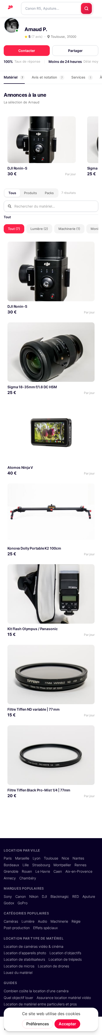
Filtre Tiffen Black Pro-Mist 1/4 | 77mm (38, 790)
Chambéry (27, 878)
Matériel (13, 77)
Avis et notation (47, 77)
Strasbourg (41, 865)
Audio (42, 921)
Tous (12, 193)
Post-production (17, 928)
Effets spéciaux (45, 928)
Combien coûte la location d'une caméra (36, 991)
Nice (65, 858)
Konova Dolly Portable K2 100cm (34, 548)
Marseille (22, 858)
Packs (49, 193)
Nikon (33, 897)
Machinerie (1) (69, 229)
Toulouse (51, 858)
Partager (75, 50)
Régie (76, 921)
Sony (8, 897)
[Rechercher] (86, 8)
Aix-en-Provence (78, 871)
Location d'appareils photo (25, 953)
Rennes (80, 865)
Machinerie (59, 921)
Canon (20, 897)
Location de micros (19, 966)
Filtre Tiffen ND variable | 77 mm (33, 709)
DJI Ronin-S (17, 168)
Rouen (27, 871)
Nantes (78, 858)
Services (81, 77)
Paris (8, 858)
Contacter (26, 50)
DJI (44, 897)
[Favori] (70, 122)
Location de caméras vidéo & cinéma (33, 947)
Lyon (36, 858)
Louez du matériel (18, 973)
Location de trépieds (65, 959)
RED (75, 897)
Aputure (88, 897)
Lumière (28, 921)
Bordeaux (11, 865)
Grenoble (11, 871)
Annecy (10, 878)
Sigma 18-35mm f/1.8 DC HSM (32, 387)
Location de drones (53, 966)
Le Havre (42, 871)
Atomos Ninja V (20, 467)
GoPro (22, 903)
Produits (30, 193)
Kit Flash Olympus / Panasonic (32, 629)
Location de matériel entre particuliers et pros (40, 1004)
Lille (26, 865)
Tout (7, 217)
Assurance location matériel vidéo (64, 998)
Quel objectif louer (18, 998)
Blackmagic (60, 897)
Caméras (11, 921)
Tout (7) (14, 229)
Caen (57, 871)
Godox (9, 903)
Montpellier (62, 865)
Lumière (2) (39, 229)
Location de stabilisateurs (24, 959)
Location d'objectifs (65, 953)
